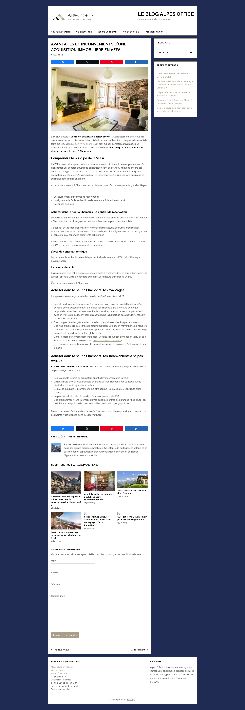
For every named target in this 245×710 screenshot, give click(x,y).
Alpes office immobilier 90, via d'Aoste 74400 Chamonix (62, 670)
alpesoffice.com (154, 32)
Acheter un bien (131, 32)
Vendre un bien (84, 32)
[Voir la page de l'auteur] (56, 448)
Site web (55, 584)
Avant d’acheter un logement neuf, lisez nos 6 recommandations (99, 497)
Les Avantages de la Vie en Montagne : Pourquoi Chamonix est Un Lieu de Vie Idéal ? (175, 84)
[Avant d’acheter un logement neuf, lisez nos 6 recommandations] (99, 490)
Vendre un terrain (107, 32)
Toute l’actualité (60, 32)
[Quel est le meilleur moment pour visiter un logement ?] (118, 514)
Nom (54, 561)
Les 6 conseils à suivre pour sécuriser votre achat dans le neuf (66, 535)
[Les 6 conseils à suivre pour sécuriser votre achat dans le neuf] (66, 529)
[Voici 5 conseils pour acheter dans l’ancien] (132, 487)
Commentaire (58, 596)
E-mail (55, 572)
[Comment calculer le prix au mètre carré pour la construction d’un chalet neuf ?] (66, 493)
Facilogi (131, 699)
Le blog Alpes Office (166, 14)
